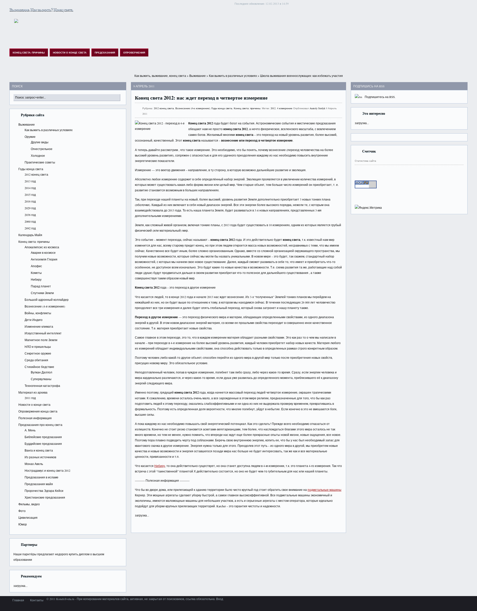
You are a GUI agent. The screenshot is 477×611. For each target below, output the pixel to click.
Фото (22, 511)
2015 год (30, 195)
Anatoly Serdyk (317, 108)
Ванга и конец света (39, 450)
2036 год (30, 215)
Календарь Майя (30, 235)
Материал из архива (32, 392)
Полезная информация (35, 418)
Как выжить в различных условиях (233, 76)
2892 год (30, 228)
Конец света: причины (29, 52)
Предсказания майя (39, 484)
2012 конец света (36, 174)
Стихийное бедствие (39, 367)
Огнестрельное (41, 149)
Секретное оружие (38, 353)
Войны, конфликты (38, 313)
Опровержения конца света (37, 411)
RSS (392, 97)
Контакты (36, 600)
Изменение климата (39, 326)
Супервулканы (41, 379)
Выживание (197, 76)
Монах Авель (34, 464)
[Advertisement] (238, 71)
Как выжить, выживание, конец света (160, 76)
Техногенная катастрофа (42, 386)
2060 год (30, 221)
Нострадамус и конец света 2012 (47, 470)
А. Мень (30, 430)
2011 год (30, 398)
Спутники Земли (42, 293)
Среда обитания (36, 360)
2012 (273, 108)
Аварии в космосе (43, 253)
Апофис (36, 266)
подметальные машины (324, 490)
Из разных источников (40, 457)
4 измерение (284, 108)
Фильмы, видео (29, 504)
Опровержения (134, 52)
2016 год (30, 201)
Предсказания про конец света (40, 425)
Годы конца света (30, 169)
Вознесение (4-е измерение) (45, 306)
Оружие (30, 137)
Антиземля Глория (44, 259)
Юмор (22, 524)
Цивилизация (28, 517)
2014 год (30, 188)
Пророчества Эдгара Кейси (44, 491)
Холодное (38, 155)
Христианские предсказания (45, 497)
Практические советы (40, 162)
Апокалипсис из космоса (42, 247)
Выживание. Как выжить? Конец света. (41, 9)
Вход (219, 599)
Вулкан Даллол (41, 372)
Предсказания (105, 52)
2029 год (30, 208)
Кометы (36, 273)
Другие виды (39, 142)
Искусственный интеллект (43, 333)
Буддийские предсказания (43, 444)
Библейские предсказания (43, 437)
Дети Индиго (33, 320)
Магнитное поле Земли (41, 340)
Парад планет (41, 286)
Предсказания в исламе (41, 477)
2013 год (30, 181)
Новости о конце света (69, 52)
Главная (18, 600)
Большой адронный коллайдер (47, 300)
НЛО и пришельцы (38, 347)
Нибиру (36, 279)
